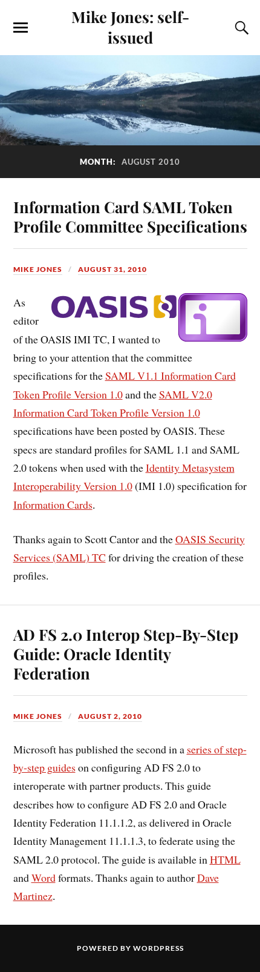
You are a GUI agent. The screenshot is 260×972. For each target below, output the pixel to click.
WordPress (158, 948)
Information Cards (53, 504)
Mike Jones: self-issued (130, 26)
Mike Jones (37, 269)
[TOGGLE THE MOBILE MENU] (20, 28)
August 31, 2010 (112, 269)
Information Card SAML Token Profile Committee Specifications (130, 216)
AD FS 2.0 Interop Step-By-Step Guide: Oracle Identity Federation (125, 653)
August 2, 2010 (110, 716)
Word (43, 877)
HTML (225, 859)
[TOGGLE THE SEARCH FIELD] (240, 28)
